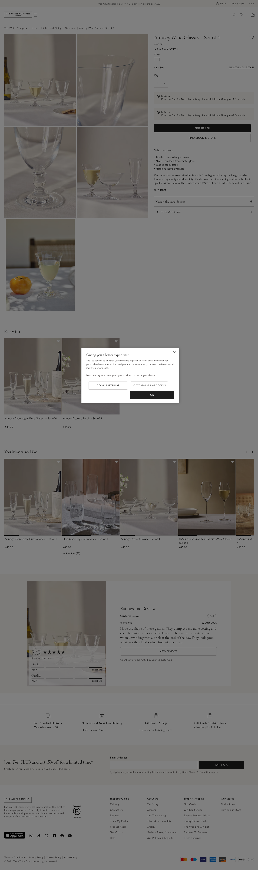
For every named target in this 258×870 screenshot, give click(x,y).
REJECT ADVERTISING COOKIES (149, 385)
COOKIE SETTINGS (108, 385)
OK (152, 394)
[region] (130, 375)
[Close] (174, 352)
